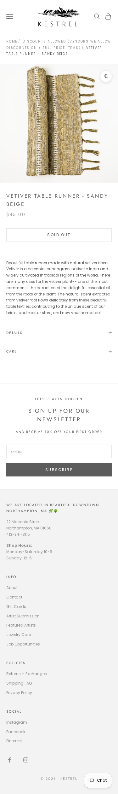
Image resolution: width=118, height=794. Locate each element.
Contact (14, 597)
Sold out (58, 234)
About (12, 587)
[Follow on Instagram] (26, 760)
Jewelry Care (18, 634)
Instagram (16, 722)
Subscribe (58, 469)
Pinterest (14, 741)
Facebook (15, 731)
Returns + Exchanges (26, 673)
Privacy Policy (19, 692)
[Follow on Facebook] (9, 760)
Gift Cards (16, 606)
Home (11, 41)
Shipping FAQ (19, 683)
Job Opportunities (23, 644)
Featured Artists (21, 625)
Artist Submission (23, 616)
